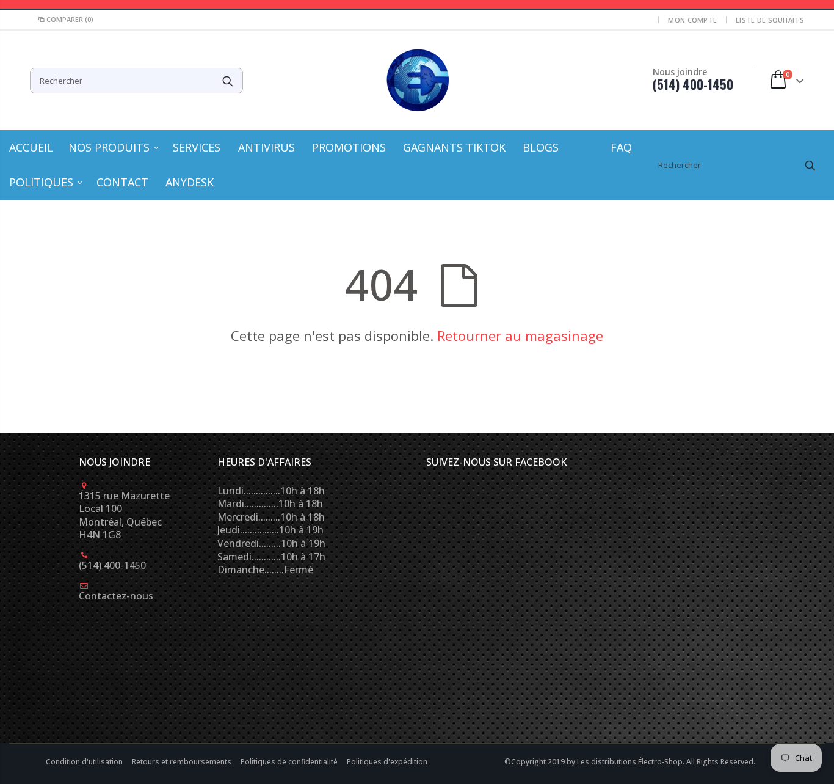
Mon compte (692, 19)
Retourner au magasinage (520, 335)
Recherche (227, 80)
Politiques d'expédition (387, 762)
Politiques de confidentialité (290, 762)
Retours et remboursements (182, 762)
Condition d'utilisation (85, 762)
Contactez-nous (116, 596)
